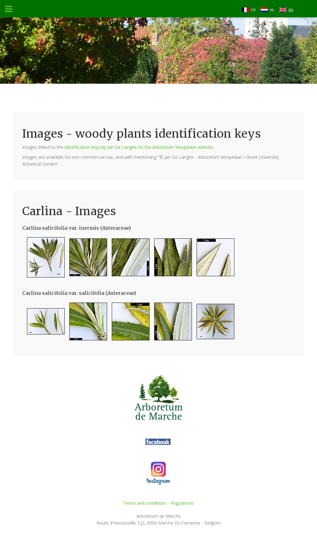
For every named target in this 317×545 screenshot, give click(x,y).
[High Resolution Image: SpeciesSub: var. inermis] (43, 260)
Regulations (182, 503)
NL (272, 10)
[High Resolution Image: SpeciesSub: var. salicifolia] (43, 324)
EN (291, 10)
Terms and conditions (145, 503)
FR (253, 10)
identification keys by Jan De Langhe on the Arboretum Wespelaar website (138, 147)
